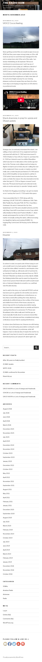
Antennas (6, 594)
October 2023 (7, 453)
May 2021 (6, 493)
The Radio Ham (14, 2)
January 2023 (7, 461)
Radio (5, 598)
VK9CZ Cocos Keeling (13, 23)
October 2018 (7, 574)
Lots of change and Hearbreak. (25, 389)
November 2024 (8, 449)
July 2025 (6, 437)
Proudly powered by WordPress (13, 657)
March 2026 (7, 425)
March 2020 (7, 526)
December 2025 (8, 429)
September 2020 (9, 514)
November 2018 (8, 570)
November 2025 (8, 433)
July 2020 (6, 522)
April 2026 (6, 421)
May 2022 (6, 473)
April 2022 (6, 477)
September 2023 (8, 457)
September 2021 (8, 485)
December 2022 (8, 465)
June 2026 (6, 417)
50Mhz (5, 586)
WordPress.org (8, 623)
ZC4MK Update (8, 364)
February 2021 (8, 502)
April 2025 (6, 441)
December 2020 (8, 509)
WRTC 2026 (7, 368)
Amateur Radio (8, 590)
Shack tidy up (7, 376)
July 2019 (6, 542)
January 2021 (7, 505)
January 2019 (7, 562)
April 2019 (6, 550)
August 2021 (7, 489)
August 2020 (7, 518)
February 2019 (8, 558)
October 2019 (7, 538)
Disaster (6, 235)
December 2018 (8, 566)
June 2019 (6, 546)
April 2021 (6, 497)
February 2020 (8, 530)
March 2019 (7, 554)
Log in (5, 611)
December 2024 (8, 445)
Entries (7, 615)
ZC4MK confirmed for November (14, 372)
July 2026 (6, 413)
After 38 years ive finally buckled (14, 360)
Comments (8, 619)
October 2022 (7, 469)
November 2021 (8, 481)
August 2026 (7, 409)
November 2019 (8, 534)
